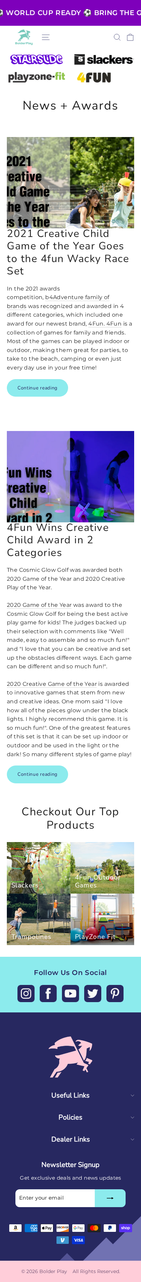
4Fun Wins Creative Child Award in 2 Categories (58, 540)
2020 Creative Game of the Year (52, 684)
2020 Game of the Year (39, 605)
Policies (70, 1117)
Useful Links (70, 1095)
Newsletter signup (70, 1164)
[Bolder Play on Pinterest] (115, 993)
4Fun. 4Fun (104, 323)
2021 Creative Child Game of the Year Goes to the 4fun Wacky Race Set (68, 252)
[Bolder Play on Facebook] (48, 993)
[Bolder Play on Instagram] (26, 993)
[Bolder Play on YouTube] (70, 993)
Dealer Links (70, 1139)
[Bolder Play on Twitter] (92, 993)
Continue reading (37, 388)
